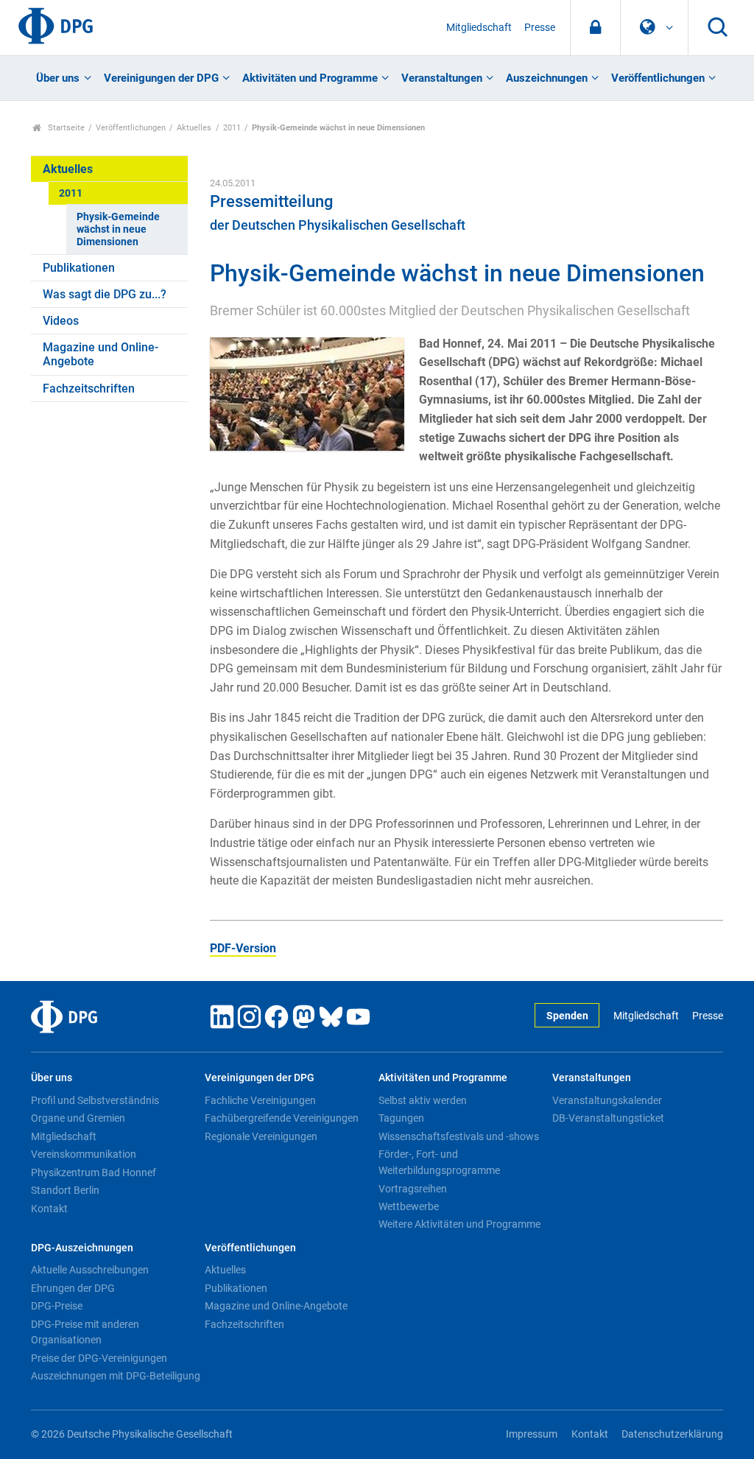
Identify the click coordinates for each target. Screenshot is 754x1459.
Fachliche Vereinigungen (260, 1100)
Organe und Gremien (78, 1118)
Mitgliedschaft (479, 27)
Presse (539, 27)
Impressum (531, 1434)
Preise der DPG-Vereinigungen (99, 1358)
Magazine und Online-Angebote (100, 354)
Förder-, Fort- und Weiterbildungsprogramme (439, 1162)
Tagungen (401, 1118)
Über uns (58, 78)
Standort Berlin (65, 1190)
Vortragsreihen (412, 1189)
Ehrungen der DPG (73, 1288)
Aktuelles (194, 128)
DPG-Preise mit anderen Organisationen (85, 1332)
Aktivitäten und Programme (310, 78)
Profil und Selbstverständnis (95, 1100)
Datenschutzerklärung (672, 1434)
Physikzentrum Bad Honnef (93, 1172)
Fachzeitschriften (89, 388)
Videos (61, 321)
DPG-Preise (56, 1306)
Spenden (567, 1016)
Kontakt (49, 1208)
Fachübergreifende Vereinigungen (282, 1118)
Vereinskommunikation (83, 1154)
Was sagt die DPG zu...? (104, 294)
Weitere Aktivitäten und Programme (459, 1224)
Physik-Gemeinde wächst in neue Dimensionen (118, 230)
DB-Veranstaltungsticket (608, 1118)
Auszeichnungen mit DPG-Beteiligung (115, 1376)
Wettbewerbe (408, 1206)
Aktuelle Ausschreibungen (90, 1270)
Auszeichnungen (547, 78)
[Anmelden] (595, 27)
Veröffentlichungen (658, 78)
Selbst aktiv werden (422, 1100)
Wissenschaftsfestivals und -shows (458, 1136)
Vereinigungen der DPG (161, 78)
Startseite (65, 128)
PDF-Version (243, 948)
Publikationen (79, 268)
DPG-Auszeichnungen (82, 1248)
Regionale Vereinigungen (261, 1136)
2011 (232, 128)
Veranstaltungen (441, 78)
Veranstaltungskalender (607, 1100)
